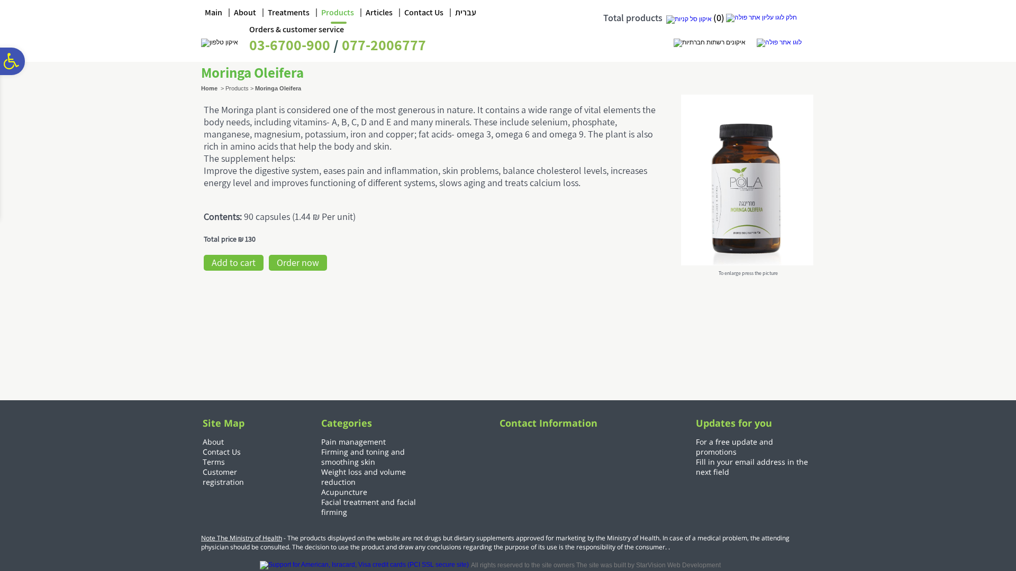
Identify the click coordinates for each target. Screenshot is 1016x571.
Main (213, 12)
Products (337, 12)
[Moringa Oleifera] (747, 262)
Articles (379, 12)
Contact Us (423, 12)
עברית (465, 12)
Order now (298, 262)
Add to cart (234, 262)
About (245, 12)
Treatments (289, 12)
